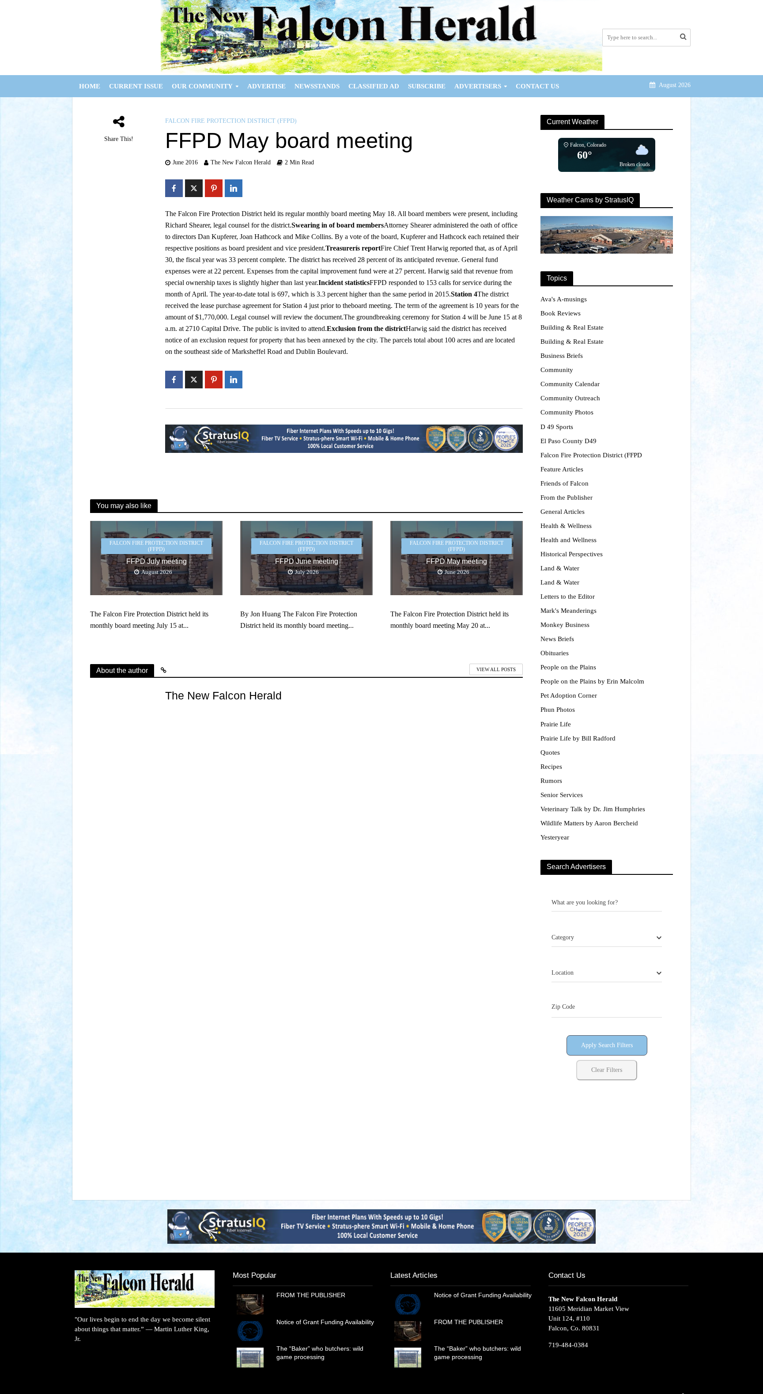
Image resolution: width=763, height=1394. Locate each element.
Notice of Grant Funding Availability (325, 1322)
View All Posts (496, 669)
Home (89, 86)
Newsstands (317, 86)
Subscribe (427, 86)
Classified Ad (373, 86)
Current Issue (136, 86)
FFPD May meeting (456, 561)
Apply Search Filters (607, 1045)
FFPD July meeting (156, 561)
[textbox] (562, 937)
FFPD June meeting (306, 561)
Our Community (202, 86)
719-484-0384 (568, 1344)
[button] (266, 1226)
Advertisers (477, 86)
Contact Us (537, 86)
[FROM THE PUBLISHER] (250, 1303)
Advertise (266, 86)
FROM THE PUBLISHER (312, 1295)
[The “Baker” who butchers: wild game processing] (250, 1356)
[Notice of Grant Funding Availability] (250, 1330)
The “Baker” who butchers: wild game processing (319, 1352)
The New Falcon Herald (241, 162)
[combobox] (606, 938)
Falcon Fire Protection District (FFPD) (231, 121)
